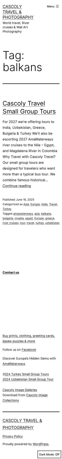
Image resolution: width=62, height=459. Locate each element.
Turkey (7, 208)
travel (30, 223)
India (44, 204)
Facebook (29, 349)
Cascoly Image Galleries (20, 390)
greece (49, 218)
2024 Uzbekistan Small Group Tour (28, 379)
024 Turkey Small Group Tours (26, 374)
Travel (53, 204)
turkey (40, 223)
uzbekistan (52, 223)
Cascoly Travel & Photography (18, 12)
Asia (26, 204)
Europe (35, 204)
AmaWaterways (14, 363)
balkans (46, 213)
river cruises (10, 223)
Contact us (11, 272)
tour (22, 223)
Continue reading (17, 186)
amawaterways (23, 213)
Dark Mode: (46, 454)
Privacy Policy (13, 436)
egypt (29, 218)
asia (37, 213)
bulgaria (8, 218)
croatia (19, 218)
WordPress (40, 444)
